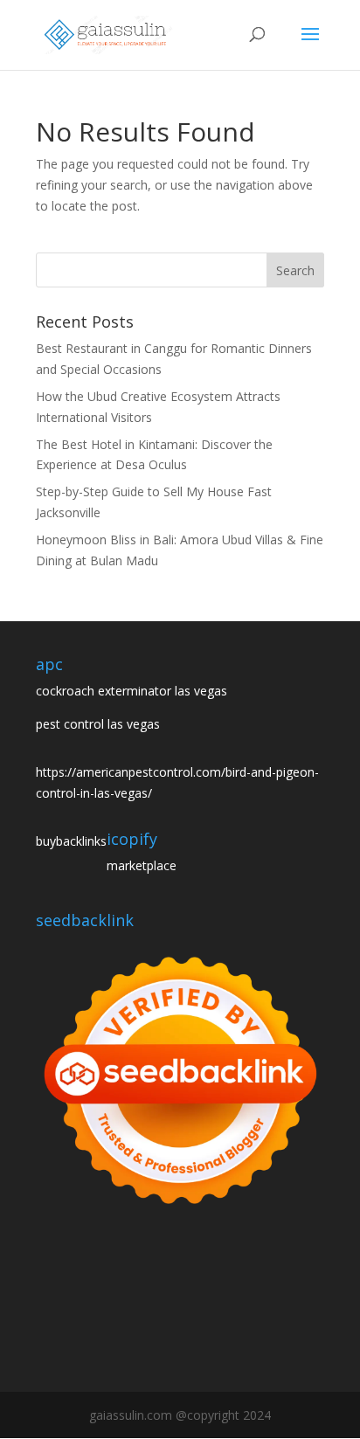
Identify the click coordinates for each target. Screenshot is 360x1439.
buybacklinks (71, 841)
